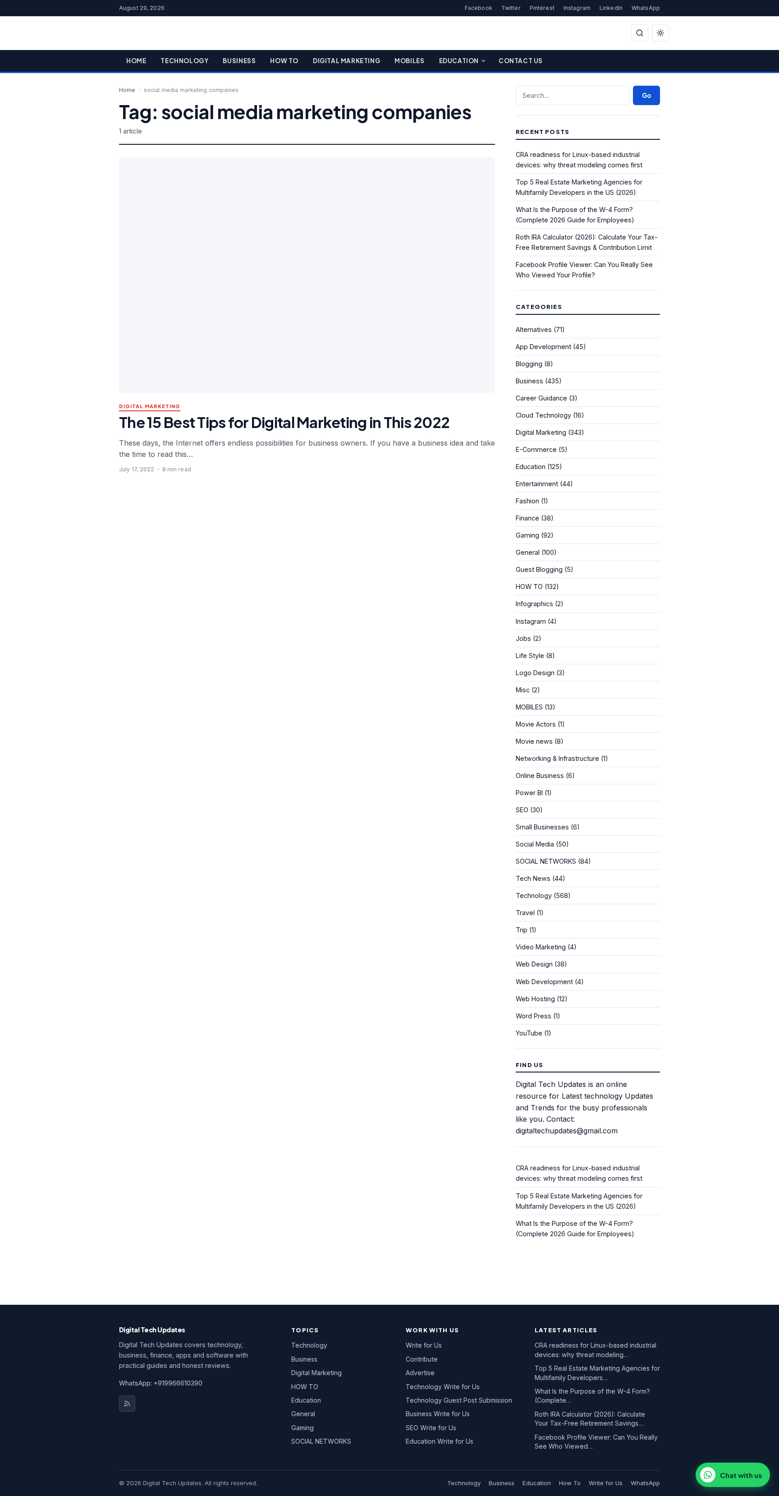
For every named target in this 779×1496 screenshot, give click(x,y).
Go (646, 95)
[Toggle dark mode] (660, 32)
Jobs (523, 638)
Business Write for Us (438, 1414)
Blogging (529, 364)
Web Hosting (535, 999)
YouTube (529, 1033)
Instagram (577, 8)
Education (459, 60)
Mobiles (409, 60)
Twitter (511, 8)
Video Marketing (541, 947)
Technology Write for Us (443, 1386)
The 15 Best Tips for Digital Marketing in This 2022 (284, 422)
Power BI (529, 792)
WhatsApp (646, 8)
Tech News (533, 878)
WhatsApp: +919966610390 (160, 1383)
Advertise (420, 1372)
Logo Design (535, 673)
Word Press (533, 1016)
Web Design (534, 964)
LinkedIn (611, 8)
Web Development (544, 981)
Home (136, 60)
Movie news (534, 741)
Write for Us (424, 1345)
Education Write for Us (439, 1441)
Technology (184, 60)
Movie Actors (536, 724)
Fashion (527, 501)
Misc (523, 690)
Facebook (478, 8)
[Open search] (639, 32)
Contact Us (521, 60)
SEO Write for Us (431, 1428)
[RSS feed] (127, 1403)
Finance (527, 518)
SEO (522, 810)
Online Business (540, 775)
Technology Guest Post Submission (459, 1400)
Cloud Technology (543, 415)
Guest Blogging (539, 569)
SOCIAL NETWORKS (546, 861)
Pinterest (542, 8)
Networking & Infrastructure (557, 758)
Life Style (530, 655)
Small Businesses (542, 827)
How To (284, 60)
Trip (521, 930)
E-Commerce (536, 449)
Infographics (534, 604)
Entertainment (537, 484)
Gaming (527, 535)
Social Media (535, 844)
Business (239, 60)
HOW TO (529, 586)
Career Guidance (541, 398)
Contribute (422, 1359)
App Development (543, 346)
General (528, 552)
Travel (525, 912)
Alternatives (534, 329)
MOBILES (529, 707)
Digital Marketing (346, 60)
